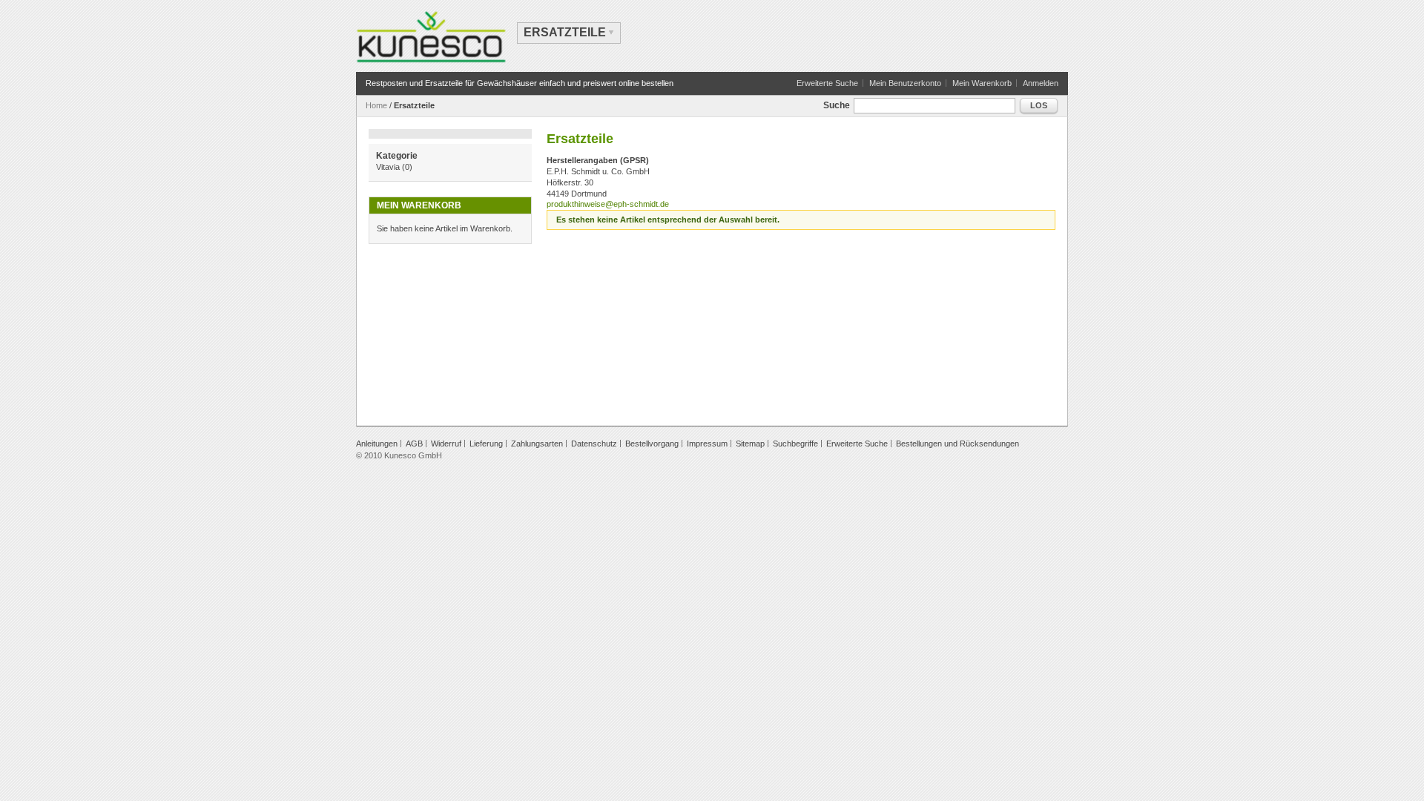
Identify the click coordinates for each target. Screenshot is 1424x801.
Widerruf (446, 443)
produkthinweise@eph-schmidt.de (608, 204)
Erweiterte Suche (827, 83)
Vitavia (388, 166)
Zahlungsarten (537, 443)
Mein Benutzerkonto (905, 83)
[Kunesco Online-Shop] (431, 37)
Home (376, 105)
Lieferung (486, 443)
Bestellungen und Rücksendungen (957, 443)
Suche (836, 105)
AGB (414, 443)
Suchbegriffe (795, 443)
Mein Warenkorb (982, 83)
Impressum (707, 443)
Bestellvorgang (652, 443)
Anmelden (1040, 83)
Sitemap (750, 443)
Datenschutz (594, 443)
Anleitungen (377, 443)
